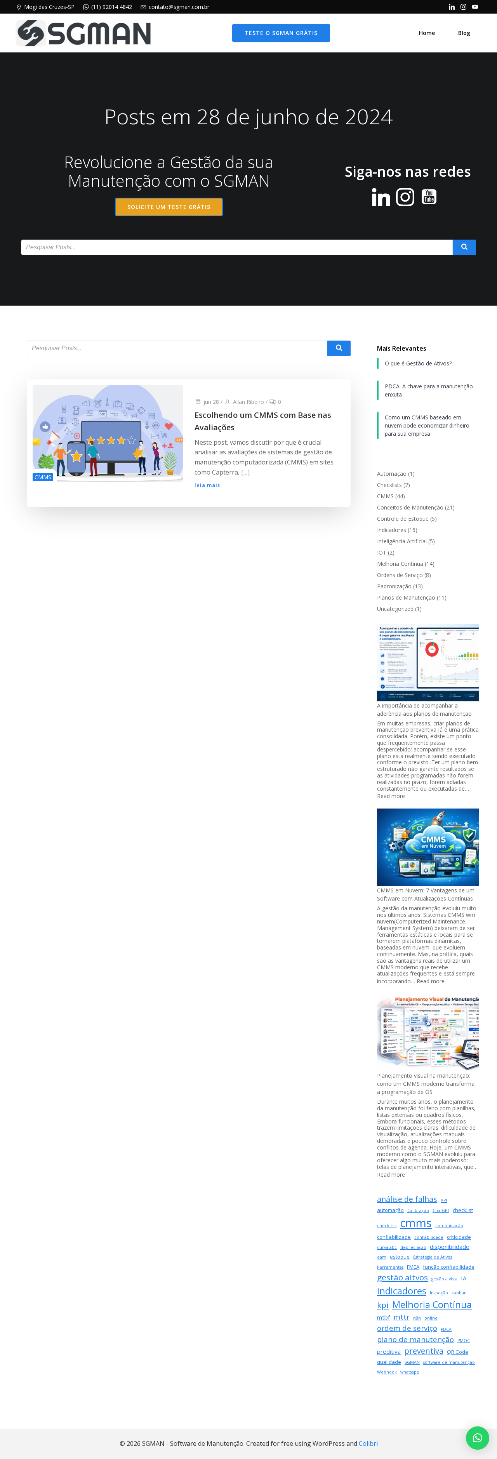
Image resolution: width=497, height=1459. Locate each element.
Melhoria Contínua (400, 563)
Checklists (389, 485)
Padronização (394, 586)
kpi (383, 1304)
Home (427, 33)
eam (381, 1257)
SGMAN (412, 1362)
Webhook (387, 1372)
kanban (459, 1293)
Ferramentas (390, 1267)
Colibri (368, 1443)
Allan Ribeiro (248, 401)
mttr (401, 1317)
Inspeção (439, 1293)
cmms (416, 1223)
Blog (464, 33)
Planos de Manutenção (406, 597)
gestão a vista (444, 1279)
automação (390, 1210)
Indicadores (391, 530)
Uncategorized (395, 608)
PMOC (463, 1340)
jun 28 (211, 401)
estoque (400, 1256)
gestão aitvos (402, 1277)
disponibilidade (449, 1246)
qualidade (389, 1361)
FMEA (413, 1266)
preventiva (423, 1350)
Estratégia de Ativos (432, 1257)
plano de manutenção (415, 1339)
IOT (381, 552)
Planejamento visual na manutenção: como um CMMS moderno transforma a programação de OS (425, 1084)
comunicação (449, 1225)
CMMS (43, 477)
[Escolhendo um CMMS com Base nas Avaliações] (108, 433)
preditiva (389, 1351)
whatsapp (409, 1372)
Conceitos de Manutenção (410, 507)
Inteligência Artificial (402, 541)
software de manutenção (449, 1362)
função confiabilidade (448, 1266)
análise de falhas (407, 1199)
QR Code (457, 1351)
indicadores (401, 1290)
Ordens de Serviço (400, 575)
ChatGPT (441, 1210)
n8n (417, 1318)
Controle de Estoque (403, 518)
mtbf (383, 1317)
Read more (391, 796)
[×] (477, 1438)
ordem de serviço (407, 1328)
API (444, 1200)
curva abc (387, 1247)
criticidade (459, 1236)
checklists (386, 1225)
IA (464, 1278)
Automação (392, 473)
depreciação (413, 1247)
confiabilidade (394, 1236)
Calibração (418, 1210)
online (431, 1318)
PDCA (446, 1329)
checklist (463, 1210)
